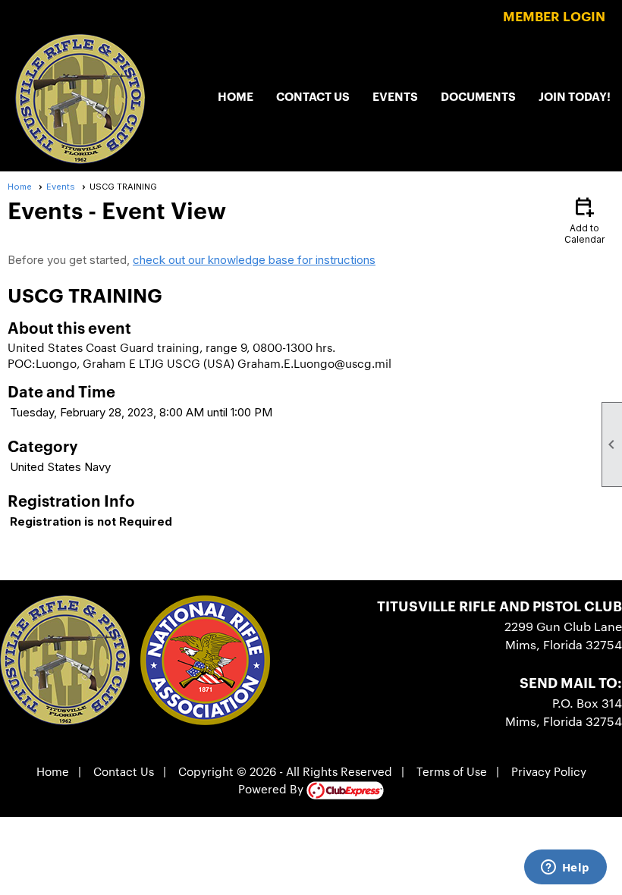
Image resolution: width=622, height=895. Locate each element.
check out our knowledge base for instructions (254, 260)
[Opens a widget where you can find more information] (565, 868)
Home (235, 96)
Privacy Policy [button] (548, 771)
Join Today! (575, 96)
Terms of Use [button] (451, 771)
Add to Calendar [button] (584, 219)
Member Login (554, 15)
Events (395, 96)
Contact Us (313, 96)
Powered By (272, 788)
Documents (478, 96)
